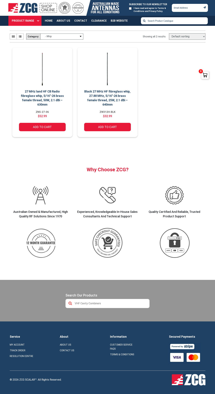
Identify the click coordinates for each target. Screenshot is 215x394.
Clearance (99, 20)
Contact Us (67, 350)
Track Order (17, 350)
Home (49, 20)
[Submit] (204, 7)
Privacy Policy (155, 11)
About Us (63, 20)
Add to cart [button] (42, 127)
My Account (17, 344)
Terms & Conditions (122, 354)
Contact (80, 20)
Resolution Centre (21, 356)
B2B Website (119, 20)
